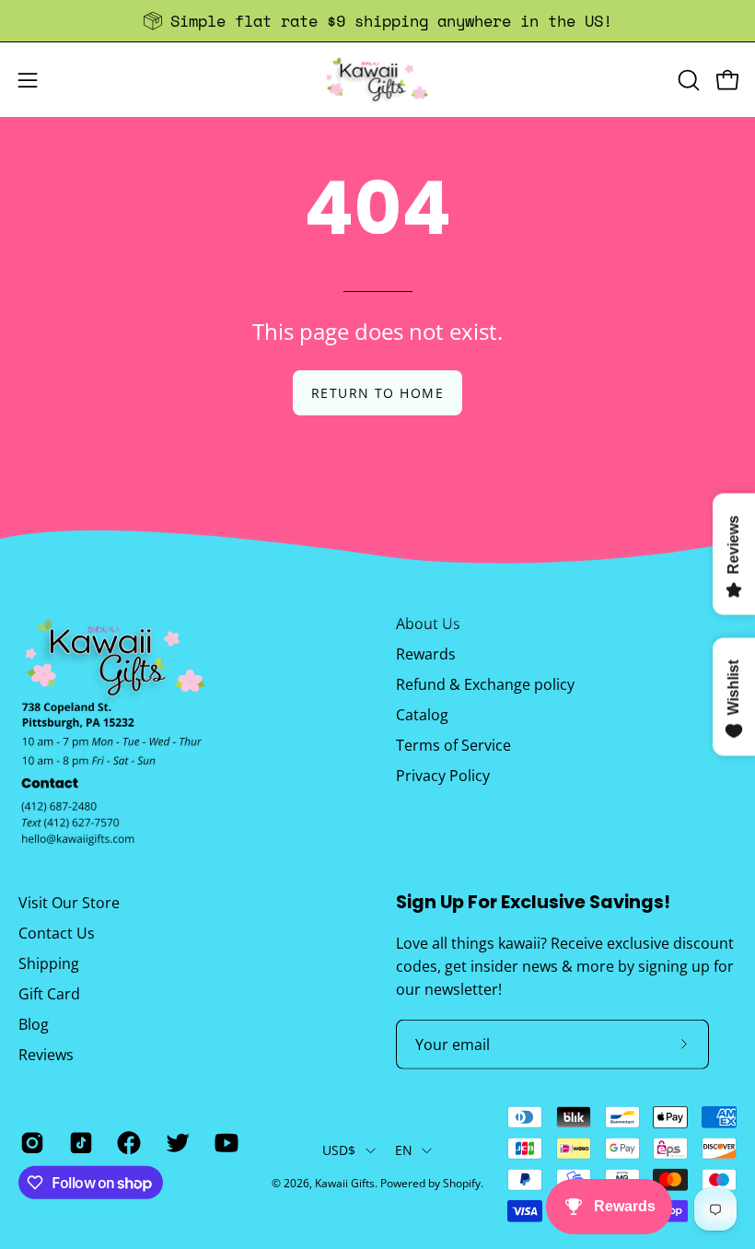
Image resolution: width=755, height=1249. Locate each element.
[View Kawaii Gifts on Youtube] (225, 1143)
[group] (377, 20)
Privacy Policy (443, 775)
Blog (33, 1023)
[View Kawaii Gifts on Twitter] (176, 1143)
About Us (428, 623)
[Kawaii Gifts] (377, 79)
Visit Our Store (69, 902)
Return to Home (377, 393)
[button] (687, 80)
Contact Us (56, 932)
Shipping (48, 962)
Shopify (462, 1183)
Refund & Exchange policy (485, 684)
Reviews (46, 1054)
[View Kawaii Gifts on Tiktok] (79, 1143)
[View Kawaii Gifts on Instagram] (30, 1143)
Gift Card (49, 993)
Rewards (426, 654)
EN (404, 1150)
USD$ (339, 1150)
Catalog (422, 715)
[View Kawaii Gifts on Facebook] (127, 1143)
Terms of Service (453, 745)
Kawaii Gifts (345, 1183)
